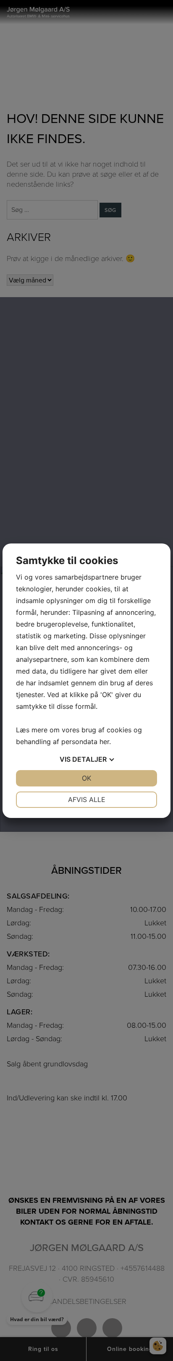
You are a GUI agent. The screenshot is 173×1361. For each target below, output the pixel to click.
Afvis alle (86, 799)
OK (86, 778)
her (104, 741)
